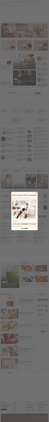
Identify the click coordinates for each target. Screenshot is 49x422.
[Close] (36, 193)
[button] (24, 209)
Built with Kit (24, 228)
